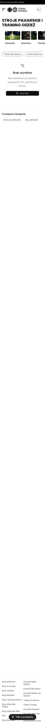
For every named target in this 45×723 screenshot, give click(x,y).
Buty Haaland (8, 690)
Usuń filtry (24, 93)
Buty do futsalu (9, 686)
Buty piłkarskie (31, 120)
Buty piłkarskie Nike (11, 711)
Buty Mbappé (8, 695)
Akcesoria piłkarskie (12, 120)
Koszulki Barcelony (32, 688)
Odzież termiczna (31, 700)
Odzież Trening (30, 704)
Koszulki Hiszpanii (31, 709)
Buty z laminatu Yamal (12, 700)
